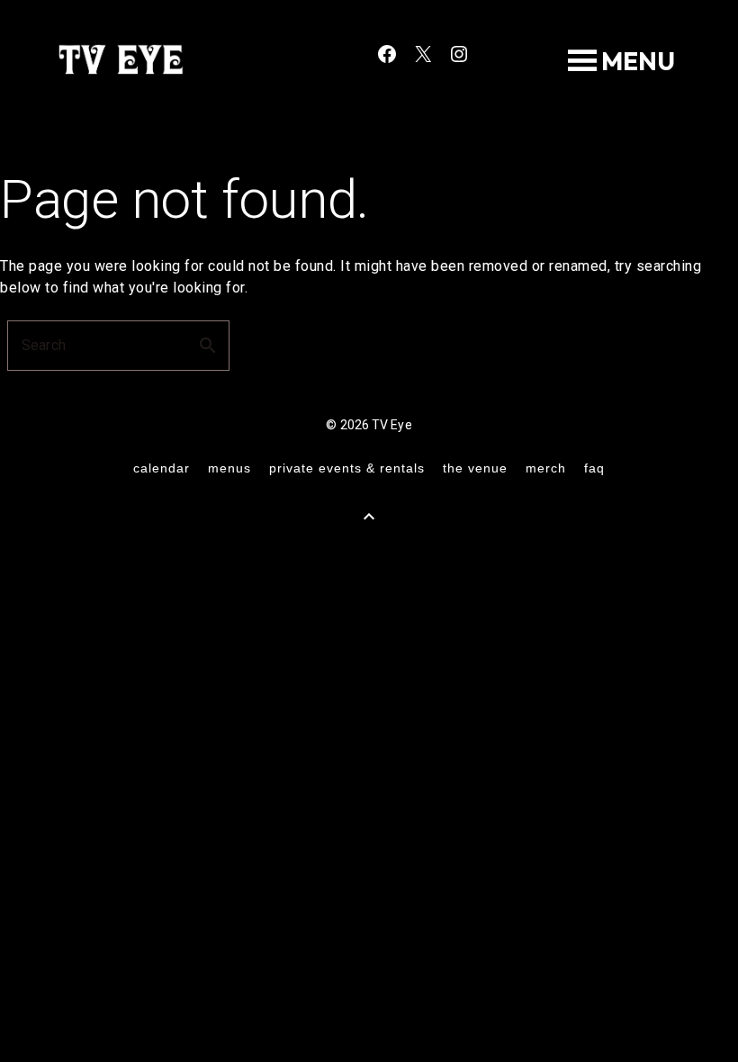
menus (229, 468)
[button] (638, 61)
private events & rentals (347, 468)
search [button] (208, 345)
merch (546, 468)
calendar (161, 468)
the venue (475, 468)
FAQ (594, 468)
